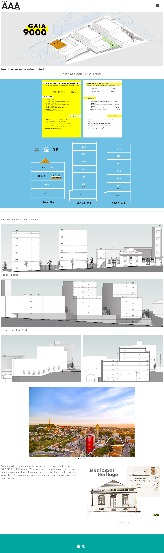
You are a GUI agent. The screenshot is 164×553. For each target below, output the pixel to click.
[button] (3, 422)
